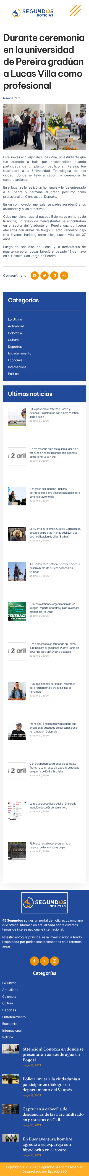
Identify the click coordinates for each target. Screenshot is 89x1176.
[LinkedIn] (54, 961)
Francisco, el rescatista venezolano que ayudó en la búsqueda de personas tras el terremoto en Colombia (53, 727)
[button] (35, 275)
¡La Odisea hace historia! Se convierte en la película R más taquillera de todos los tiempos (54, 568)
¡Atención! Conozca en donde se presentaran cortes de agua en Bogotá (53, 1054)
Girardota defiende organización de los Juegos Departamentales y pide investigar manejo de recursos (54, 607)
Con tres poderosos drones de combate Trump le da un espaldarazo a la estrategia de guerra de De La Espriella (54, 767)
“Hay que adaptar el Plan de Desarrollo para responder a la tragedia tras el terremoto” (52, 687)
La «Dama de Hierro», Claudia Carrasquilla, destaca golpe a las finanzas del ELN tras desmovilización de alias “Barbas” (55, 532)
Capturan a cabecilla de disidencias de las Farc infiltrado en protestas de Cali (53, 1114)
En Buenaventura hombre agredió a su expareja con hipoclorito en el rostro (47, 1144)
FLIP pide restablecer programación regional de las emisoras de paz (50, 845)
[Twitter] (44, 961)
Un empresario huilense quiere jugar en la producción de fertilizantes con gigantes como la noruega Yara (54, 452)
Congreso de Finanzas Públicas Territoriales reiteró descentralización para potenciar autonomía (54, 492)
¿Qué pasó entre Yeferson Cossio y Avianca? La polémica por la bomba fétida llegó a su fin (54, 412)
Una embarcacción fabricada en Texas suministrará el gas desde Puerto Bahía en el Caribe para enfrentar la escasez (54, 647)
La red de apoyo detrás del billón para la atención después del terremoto (52, 805)
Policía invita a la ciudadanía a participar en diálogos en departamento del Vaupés (51, 1084)
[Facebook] (34, 961)
